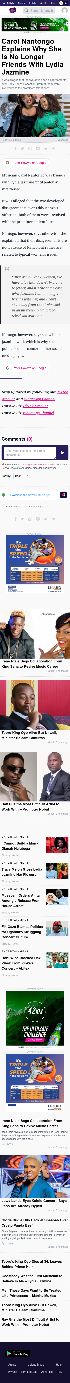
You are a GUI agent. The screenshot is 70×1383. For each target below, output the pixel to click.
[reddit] (46, 148)
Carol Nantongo (34, 506)
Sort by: (6, 476)
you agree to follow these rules (39, 464)
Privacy (12, 1372)
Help (59, 1364)
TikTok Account (35, 406)
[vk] (53, 148)
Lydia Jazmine (13, 506)
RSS (59, 1372)
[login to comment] (35, 452)
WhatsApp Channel (39, 399)
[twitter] (22, 148)
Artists (12, 1364)
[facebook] (16, 148)
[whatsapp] (30, 148)
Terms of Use (29, 1372)
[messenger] (38, 148)
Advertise (47, 1372)
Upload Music (36, 1364)
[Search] (26, 10)
